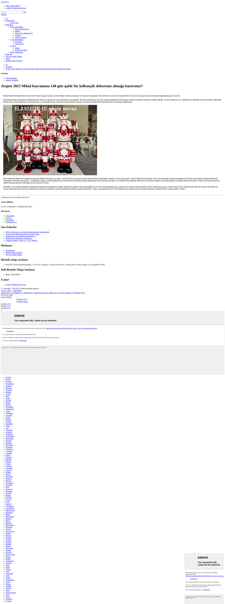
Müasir (17, 31)
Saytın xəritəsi (6, 291)
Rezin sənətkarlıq (16, 27)
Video (8, 59)
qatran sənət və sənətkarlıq (10, 293)
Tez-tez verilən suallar (14, 56)
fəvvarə (13, 46)
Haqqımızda (10, 21)
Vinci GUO (22, 299)
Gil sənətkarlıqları (16, 40)
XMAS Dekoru (21, 37)
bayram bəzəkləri (65, 293)
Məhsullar (9, 25)
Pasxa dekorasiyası (22, 29)
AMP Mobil (17, 291)
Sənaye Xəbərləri (12, 80)
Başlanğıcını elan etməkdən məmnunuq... (21, 236)
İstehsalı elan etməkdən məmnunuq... (19, 238)
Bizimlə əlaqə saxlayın (14, 61)
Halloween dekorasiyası (24, 33)
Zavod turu (14, 23)
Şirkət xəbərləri (11, 78)
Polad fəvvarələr (21, 50)
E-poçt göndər (6, 297)
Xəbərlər (9, 54)
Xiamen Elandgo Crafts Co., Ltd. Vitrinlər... (22, 240)
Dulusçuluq (19, 44)
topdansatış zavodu (41, 293)
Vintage (18, 35)
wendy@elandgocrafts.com (16, 285)
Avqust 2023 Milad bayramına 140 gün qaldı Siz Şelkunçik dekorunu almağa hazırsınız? (38, 69)
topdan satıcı (53, 293)
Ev (7, 18)
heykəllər (18, 42)
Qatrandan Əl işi (78, 293)
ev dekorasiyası (27, 293)
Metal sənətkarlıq (16, 52)
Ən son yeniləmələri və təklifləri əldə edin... (17, 207)
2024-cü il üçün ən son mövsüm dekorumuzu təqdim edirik (27, 232)
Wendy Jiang (23, 302)
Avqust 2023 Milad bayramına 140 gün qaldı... (23, 234)
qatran (17, 48)
